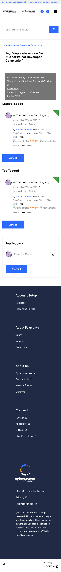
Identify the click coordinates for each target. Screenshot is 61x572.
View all (13, 157)
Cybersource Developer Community (9, 11)
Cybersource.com (26, 373)
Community (12, 88)
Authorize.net (37, 491)
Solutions (21, 347)
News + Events (24, 385)
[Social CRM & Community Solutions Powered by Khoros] (51, 565)
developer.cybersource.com (44, 1)
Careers (20, 391)
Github (19, 429)
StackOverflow (24, 435)
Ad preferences (24, 503)
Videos (19, 340)
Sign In (48, 11)
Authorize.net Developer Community (24, 45)
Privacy (20, 497)
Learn (19, 334)
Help (43, 11)
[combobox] (30, 29)
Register (20, 302)
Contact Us (22, 379)
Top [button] (4, 564)
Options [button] (57, 45)
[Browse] (54, 11)
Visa (18, 491)
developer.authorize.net (14, 1)
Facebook (21, 423)
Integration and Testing (24, 124)
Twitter (20, 417)
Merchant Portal (25, 308)
